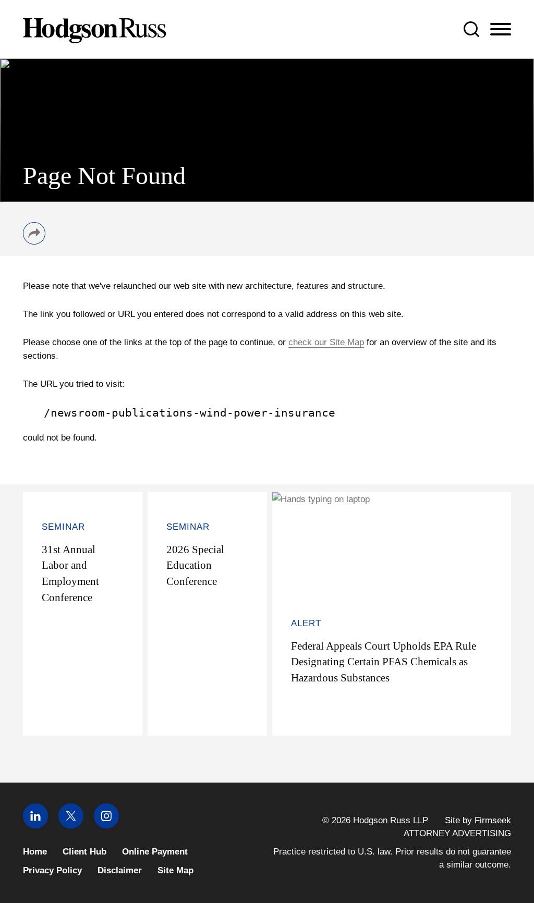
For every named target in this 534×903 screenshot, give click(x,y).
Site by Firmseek (478, 820)
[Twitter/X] (70, 826)
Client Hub (84, 852)
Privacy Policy (52, 870)
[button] (34, 241)
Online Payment (155, 852)
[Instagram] (106, 826)
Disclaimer (120, 870)
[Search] (471, 29)
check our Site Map (326, 342)
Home (35, 852)
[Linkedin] (35, 826)
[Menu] (500, 30)
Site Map (175, 870)
